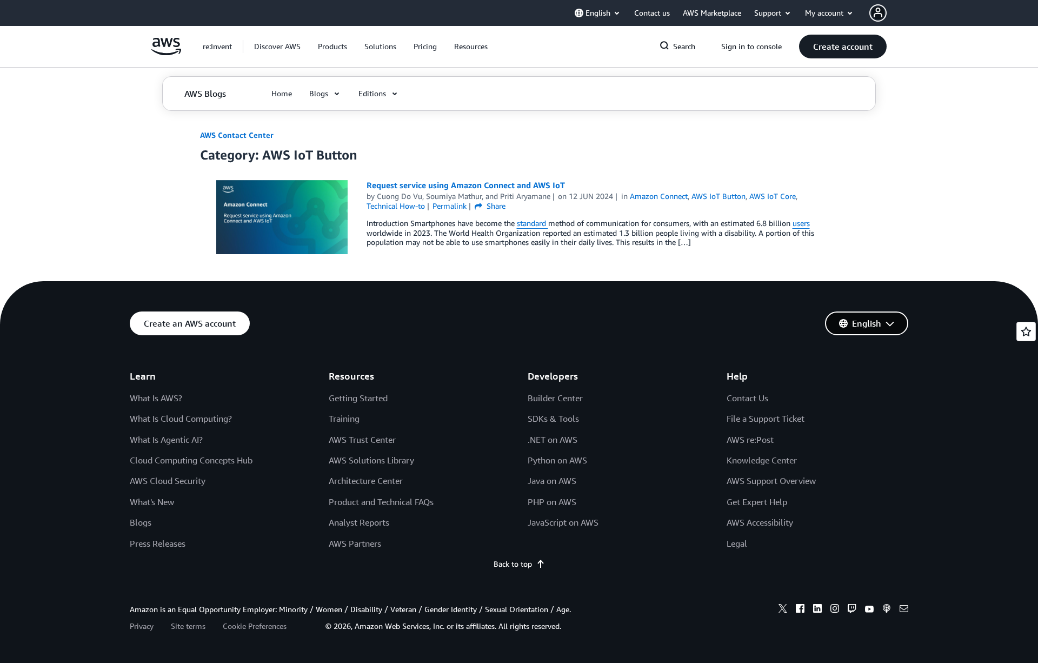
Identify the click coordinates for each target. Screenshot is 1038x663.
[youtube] (869, 610)
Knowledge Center (762, 460)
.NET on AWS (552, 439)
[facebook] (800, 610)
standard (532, 223)
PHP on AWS (552, 501)
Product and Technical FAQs (381, 501)
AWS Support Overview (771, 480)
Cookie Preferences (255, 626)
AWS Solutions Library (371, 460)
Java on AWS (552, 480)
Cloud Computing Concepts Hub (191, 460)
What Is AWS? (156, 398)
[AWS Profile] (878, 13)
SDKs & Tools (553, 418)
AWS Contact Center (237, 135)
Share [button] (494, 205)
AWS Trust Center (362, 439)
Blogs (140, 522)
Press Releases (157, 543)
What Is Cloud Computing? (181, 418)
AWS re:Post (750, 439)
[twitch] (852, 610)
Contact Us (747, 398)
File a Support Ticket (765, 418)
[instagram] (834, 610)
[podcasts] (886, 610)
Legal (737, 543)
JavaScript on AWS (563, 522)
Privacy (142, 626)
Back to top (513, 563)
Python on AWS (557, 460)
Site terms (188, 626)
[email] (904, 610)
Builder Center (555, 398)
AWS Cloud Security (167, 480)
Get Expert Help (757, 501)
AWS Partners (355, 543)
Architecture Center (366, 480)
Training (344, 418)
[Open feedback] (1026, 331)
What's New (152, 501)
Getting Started (358, 398)
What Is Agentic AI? (166, 439)
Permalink (449, 205)
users (801, 223)
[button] (277, 46)
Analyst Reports (359, 522)
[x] (782, 610)
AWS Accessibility (760, 522)
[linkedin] (817, 610)
